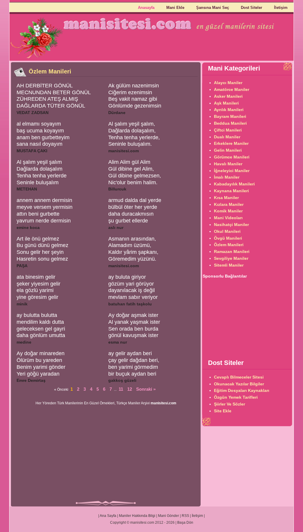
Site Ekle (222, 410)
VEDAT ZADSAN (33, 112)
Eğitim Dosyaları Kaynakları (241, 390)
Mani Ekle (175, 7)
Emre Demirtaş (31, 380)
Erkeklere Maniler (231, 143)
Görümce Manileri (231, 157)
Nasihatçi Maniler (231, 224)
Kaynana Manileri (231, 190)
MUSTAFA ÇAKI (32, 150)
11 (121, 389)
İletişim (281, 7)
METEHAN (27, 189)
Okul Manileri (227, 231)
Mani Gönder (168, 516)
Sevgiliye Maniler (231, 258)
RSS (185, 516)
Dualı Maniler (227, 136)
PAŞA (22, 265)
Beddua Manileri (230, 123)
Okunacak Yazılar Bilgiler (239, 384)
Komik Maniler (228, 211)
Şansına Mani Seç (212, 7)
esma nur (117, 342)
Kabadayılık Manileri (234, 184)
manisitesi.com (123, 150)
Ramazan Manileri (231, 251)
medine (24, 342)
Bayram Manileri (230, 116)
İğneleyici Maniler (231, 170)
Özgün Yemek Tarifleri (236, 397)
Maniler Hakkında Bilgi (137, 516)
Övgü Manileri (228, 238)
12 (129, 389)
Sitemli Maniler (229, 265)
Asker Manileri (228, 96)
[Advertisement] (106, 454)
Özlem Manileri (229, 244)
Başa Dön (185, 522)
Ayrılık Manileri (229, 109)
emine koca (28, 227)
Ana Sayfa (108, 516)
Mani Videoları (228, 217)
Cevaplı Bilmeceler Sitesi (239, 377)
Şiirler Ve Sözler (229, 404)
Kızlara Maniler (229, 204)
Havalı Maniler (228, 163)
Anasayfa (146, 7)
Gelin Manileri (228, 150)
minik (22, 304)
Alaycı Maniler (228, 82)
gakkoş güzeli (122, 380)
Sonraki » (146, 389)
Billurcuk (117, 189)
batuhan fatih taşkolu (130, 304)
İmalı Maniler (226, 177)
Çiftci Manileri (228, 130)
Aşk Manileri (226, 103)
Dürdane (116, 112)
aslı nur (115, 227)
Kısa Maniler (226, 197)
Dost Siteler (251, 7)
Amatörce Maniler (231, 89)
